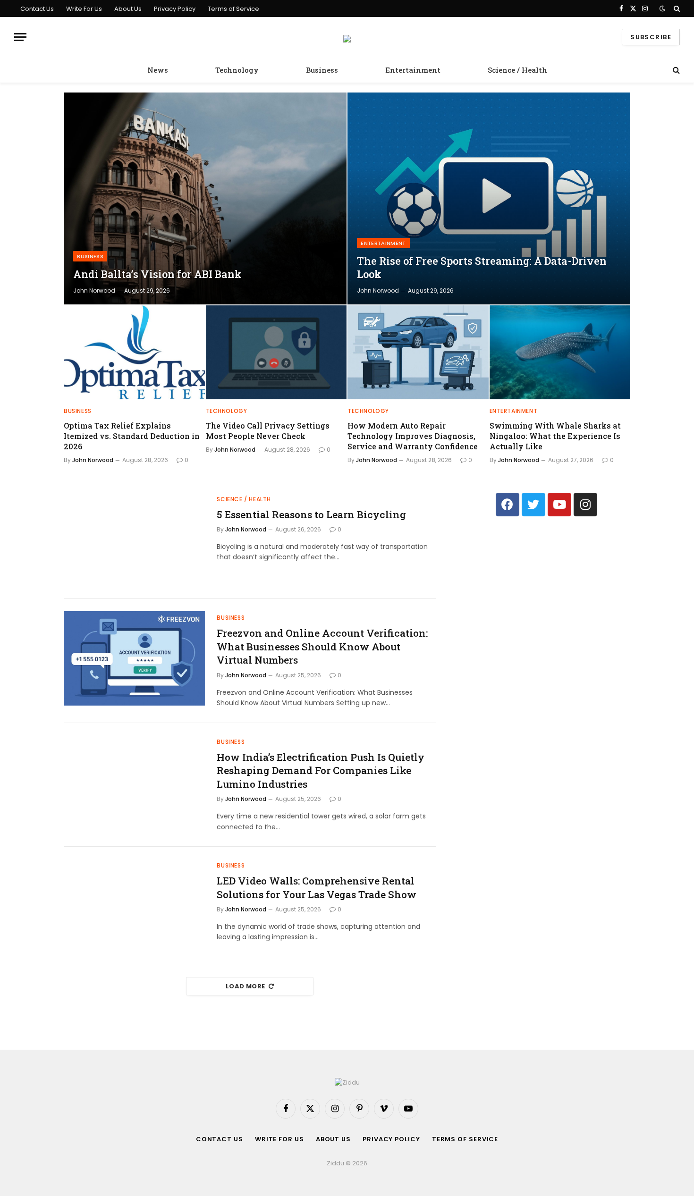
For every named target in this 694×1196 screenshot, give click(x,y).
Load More (245, 986)
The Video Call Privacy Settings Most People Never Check (268, 431)
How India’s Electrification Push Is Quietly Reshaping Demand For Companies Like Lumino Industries (320, 770)
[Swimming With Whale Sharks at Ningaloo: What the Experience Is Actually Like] (560, 352)
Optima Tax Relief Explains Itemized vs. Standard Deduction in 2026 (132, 436)
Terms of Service (233, 8)
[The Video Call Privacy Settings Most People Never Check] (276, 352)
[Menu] (20, 37)
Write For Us (84, 8)
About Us (128, 8)
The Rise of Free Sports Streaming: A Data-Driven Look (482, 267)
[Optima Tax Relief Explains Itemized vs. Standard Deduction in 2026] (134, 352)
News (157, 70)
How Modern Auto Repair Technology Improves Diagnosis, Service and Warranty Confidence (412, 436)
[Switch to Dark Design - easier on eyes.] (662, 8)
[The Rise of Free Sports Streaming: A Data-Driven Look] (488, 198)
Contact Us (37, 8)
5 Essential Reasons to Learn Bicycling (311, 514)
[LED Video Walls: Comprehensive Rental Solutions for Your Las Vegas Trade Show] (134, 906)
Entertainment (412, 70)
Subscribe (650, 37)
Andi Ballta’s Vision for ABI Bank (157, 274)
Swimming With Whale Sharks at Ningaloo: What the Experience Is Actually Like (555, 436)
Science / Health (517, 70)
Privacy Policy (174, 8)
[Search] (676, 8)
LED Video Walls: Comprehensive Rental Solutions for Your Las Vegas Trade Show (316, 887)
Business (322, 70)
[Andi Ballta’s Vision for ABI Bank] (205, 198)
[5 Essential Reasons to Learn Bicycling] (134, 540)
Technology (237, 70)
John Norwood (94, 290)
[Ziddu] (347, 37)
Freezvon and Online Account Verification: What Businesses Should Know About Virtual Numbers (322, 646)
